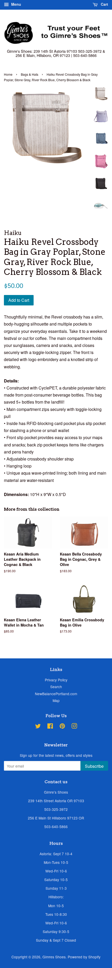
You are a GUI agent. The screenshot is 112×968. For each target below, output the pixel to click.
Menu (15, 4)
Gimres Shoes (54, 956)
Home (8, 74)
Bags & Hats (29, 74)
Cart (104, 4)
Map (56, 700)
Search (56, 686)
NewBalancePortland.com (56, 693)
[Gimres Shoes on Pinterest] (62, 726)
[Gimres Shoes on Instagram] (74, 726)
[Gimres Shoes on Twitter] (38, 726)
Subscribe (94, 766)
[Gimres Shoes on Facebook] (50, 726)
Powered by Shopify (84, 956)
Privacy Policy (56, 679)
